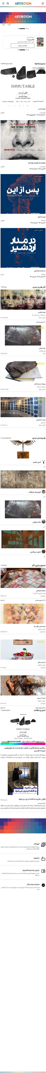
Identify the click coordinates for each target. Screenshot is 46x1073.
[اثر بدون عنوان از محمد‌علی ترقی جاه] (23, 614)
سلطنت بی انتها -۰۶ (38, 315)
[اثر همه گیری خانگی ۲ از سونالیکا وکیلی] (23, 578)
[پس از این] (23, 213)
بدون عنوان (41, 629)
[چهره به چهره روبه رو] (23, 159)
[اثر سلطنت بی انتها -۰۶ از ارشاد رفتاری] (23, 300)
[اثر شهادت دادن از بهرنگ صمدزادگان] (23, 371)
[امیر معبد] (23, 450)
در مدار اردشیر (39, 270)
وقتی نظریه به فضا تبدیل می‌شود (32, 799)
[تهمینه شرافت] (23, 479)
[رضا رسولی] (23, 509)
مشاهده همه (6, 710)
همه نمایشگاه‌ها (7, 63)
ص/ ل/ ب (41, 108)
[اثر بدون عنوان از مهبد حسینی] (23, 685)
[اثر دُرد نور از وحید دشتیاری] (23, 407)
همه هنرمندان (6, 438)
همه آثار (4, 287)
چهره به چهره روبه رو (36, 162)
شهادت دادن (41, 386)
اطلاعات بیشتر (22, 45)
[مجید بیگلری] (23, 539)
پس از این (41, 216)
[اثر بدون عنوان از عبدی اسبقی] (23, 650)
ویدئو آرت (42, 351)
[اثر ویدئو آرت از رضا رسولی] (23, 335)
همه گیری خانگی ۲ (39, 593)
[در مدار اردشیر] (23, 267)
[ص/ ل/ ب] (23, 105)
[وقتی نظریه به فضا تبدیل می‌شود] (23, 779)
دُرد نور (43, 422)
